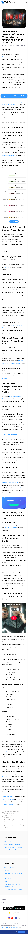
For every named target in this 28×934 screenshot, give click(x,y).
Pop (11, 811)
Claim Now (21, 931)
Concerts (6, 811)
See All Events (14, 221)
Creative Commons (8, 799)
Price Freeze (20, 488)
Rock (14, 811)
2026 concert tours (9, 816)
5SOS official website (11, 527)
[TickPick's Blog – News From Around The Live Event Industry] (8, 2)
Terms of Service (14, 927)
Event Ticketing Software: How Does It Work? (14, 821)
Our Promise (4, 902)
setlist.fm (5, 752)
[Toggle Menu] (26, 2)
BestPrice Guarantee (10, 434)
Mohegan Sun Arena (8, 155)
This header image (7, 797)
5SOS (11, 817)
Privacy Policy (4, 927)
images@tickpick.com (8, 804)
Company (3, 899)
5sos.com (6, 267)
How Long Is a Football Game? (13, 889)
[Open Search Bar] (23, 2)
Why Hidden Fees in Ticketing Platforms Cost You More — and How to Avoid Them (14, 826)
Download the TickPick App (10, 482)
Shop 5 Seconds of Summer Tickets (14, 96)
